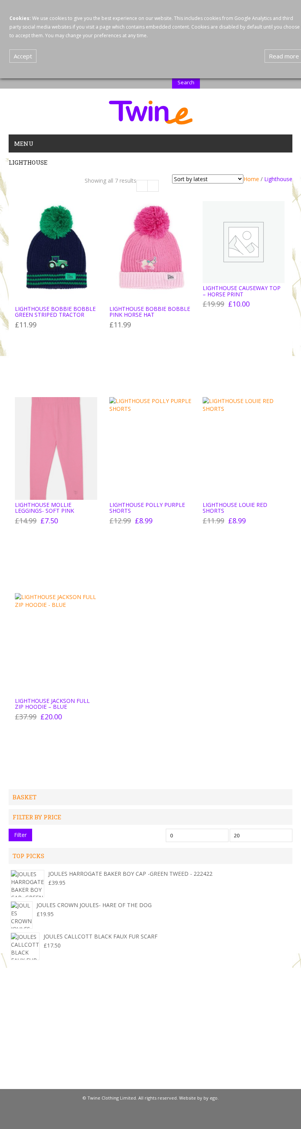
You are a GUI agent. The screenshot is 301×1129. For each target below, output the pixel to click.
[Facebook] (149, 1116)
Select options (40, 328)
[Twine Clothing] (150, 112)
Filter (20, 835)
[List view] (153, 186)
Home (251, 179)
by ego (210, 1098)
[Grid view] (142, 186)
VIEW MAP (22, 1080)
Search (186, 82)
